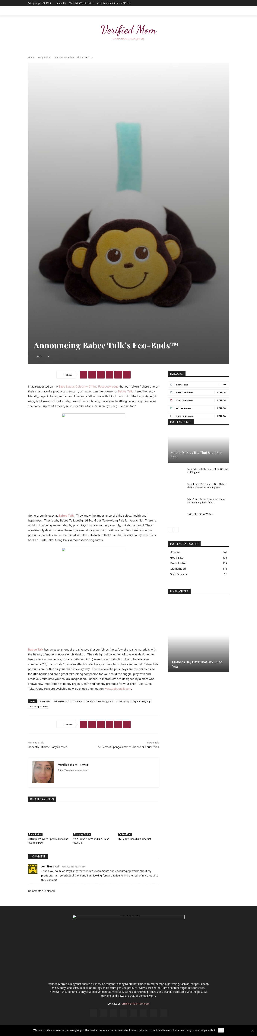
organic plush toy (39, 706)
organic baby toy (141, 701)
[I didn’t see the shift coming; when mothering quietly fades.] (175, 502)
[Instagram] (192, 3)
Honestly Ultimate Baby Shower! (48, 747)
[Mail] (203, 3)
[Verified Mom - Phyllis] (43, 772)
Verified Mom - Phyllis (73, 764)
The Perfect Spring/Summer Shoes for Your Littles (127, 747)
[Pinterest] (209, 3)
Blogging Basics (82, 834)
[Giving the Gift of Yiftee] (175, 517)
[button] (224, 10)
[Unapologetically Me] (128, 31)
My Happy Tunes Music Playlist (134, 839)
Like (224, 384)
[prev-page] (170, 529)
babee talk (44, 701)
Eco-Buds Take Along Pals (99, 701)
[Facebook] (186, 3)
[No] (252, 1030)
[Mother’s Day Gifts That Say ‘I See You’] (198, 446)
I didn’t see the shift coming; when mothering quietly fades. (206, 500)
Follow (221, 392)
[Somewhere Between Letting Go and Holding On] (175, 472)
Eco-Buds (77, 701)
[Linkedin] (198, 3)
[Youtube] (226, 3)
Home (31, 57)
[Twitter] (220, 3)
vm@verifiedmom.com (136, 1003)
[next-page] (176, 529)
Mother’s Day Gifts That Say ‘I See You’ (196, 454)
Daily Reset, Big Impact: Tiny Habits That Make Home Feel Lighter (206, 485)
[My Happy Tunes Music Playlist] (138, 821)
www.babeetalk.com (117, 688)
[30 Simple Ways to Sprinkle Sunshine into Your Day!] (48, 821)
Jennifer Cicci (50, 866)
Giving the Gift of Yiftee (200, 514)
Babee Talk (125, 391)
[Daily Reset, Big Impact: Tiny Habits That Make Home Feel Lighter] (175, 487)
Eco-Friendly (122, 701)
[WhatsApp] (109, 375)
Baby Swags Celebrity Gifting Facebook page (89, 386)
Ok (220, 1030)
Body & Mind (44, 57)
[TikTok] (215, 3)
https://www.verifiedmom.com (73, 770)
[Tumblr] (127, 375)
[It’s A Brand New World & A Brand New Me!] (93, 821)
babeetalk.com (61, 701)
